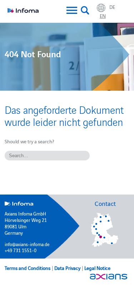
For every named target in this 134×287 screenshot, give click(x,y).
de (112, 6)
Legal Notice (97, 267)
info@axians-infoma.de (27, 244)
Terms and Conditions (27, 267)
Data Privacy (67, 267)
